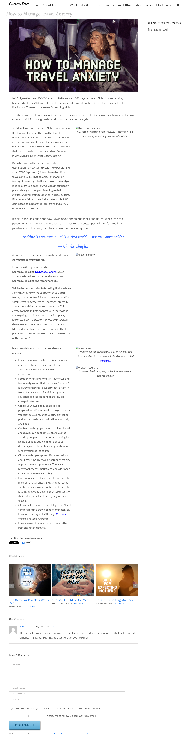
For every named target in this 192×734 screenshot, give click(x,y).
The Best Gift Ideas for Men (70, 600)
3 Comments (30, 606)
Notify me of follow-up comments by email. (72, 715)
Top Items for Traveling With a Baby (29, 601)
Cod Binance (25, 627)
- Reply (54, 627)
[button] (11, 586)
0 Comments (78, 603)
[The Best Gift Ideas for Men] (73, 565)
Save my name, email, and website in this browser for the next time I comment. (57, 708)
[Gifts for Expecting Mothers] (117, 565)
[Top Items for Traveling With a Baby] (30, 565)
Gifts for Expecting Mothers (114, 600)
